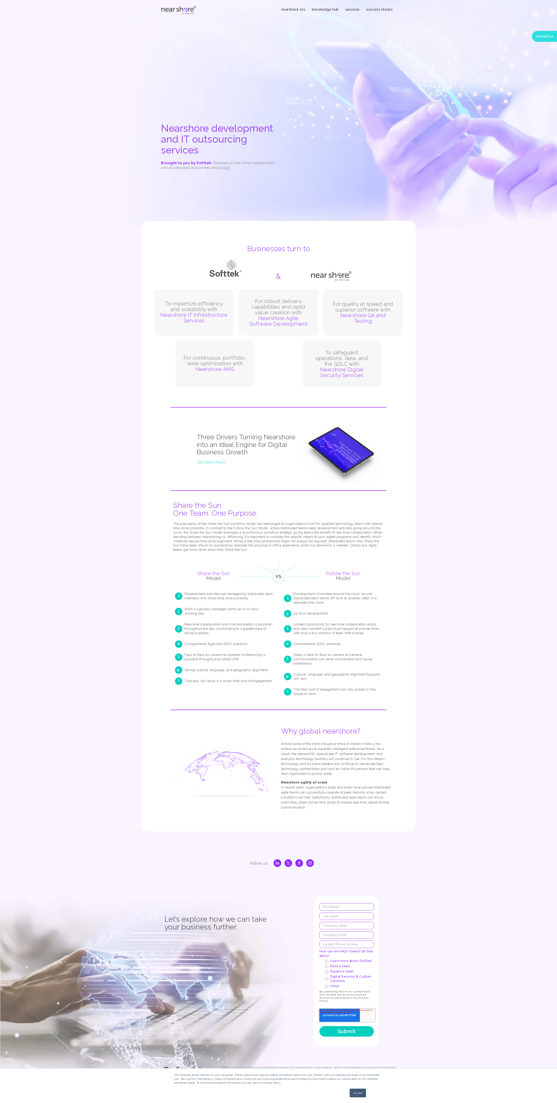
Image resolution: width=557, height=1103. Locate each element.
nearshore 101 (293, 9)
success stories (379, 9)
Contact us (544, 36)
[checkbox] (349, 973)
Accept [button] (357, 1093)
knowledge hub (325, 9)
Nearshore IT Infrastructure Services (194, 318)
